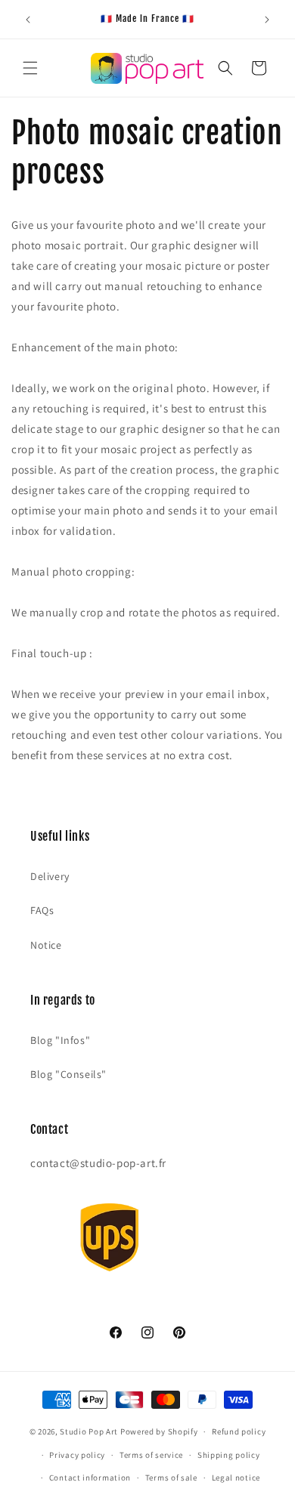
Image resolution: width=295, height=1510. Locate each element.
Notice (46, 945)
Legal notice (236, 1477)
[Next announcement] (267, 19)
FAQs (42, 910)
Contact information (90, 1477)
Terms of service (151, 1455)
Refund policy (239, 1431)
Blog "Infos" (60, 1040)
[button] (30, 68)
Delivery (50, 876)
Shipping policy (228, 1455)
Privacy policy (77, 1455)
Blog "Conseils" (68, 1074)
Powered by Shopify (159, 1431)
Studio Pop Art (89, 1431)
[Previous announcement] (28, 19)
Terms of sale (171, 1477)
